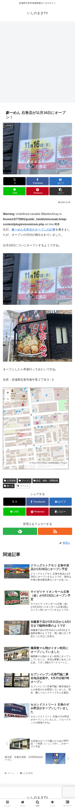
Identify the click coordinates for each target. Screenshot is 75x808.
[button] (60, 191)
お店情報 (11, 480)
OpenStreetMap (39, 463)
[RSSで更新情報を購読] (55, 531)
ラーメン (26, 480)
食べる (10, 486)
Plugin (63, 463)
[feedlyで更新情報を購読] (20, 531)
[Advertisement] (37, 63)
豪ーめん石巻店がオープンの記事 (33, 229)
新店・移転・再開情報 (47, 480)
